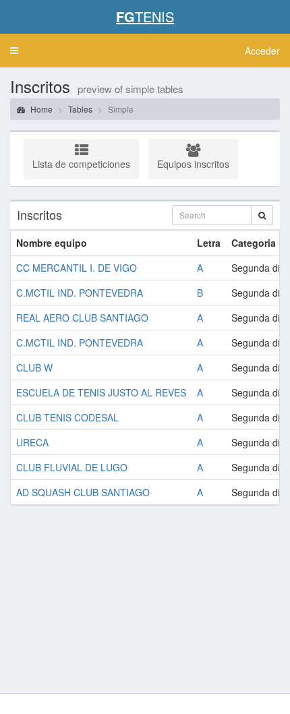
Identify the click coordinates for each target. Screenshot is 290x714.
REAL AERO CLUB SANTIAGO (82, 317)
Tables (80, 109)
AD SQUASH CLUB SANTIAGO (83, 492)
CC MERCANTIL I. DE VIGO (76, 267)
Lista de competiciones (81, 164)
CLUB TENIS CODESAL (67, 417)
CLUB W (34, 367)
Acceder (262, 50)
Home (40, 109)
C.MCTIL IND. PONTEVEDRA (79, 292)
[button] (14, 50)
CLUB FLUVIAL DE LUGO (71, 467)
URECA (32, 442)
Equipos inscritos (193, 164)
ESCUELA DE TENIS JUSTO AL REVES (101, 392)
